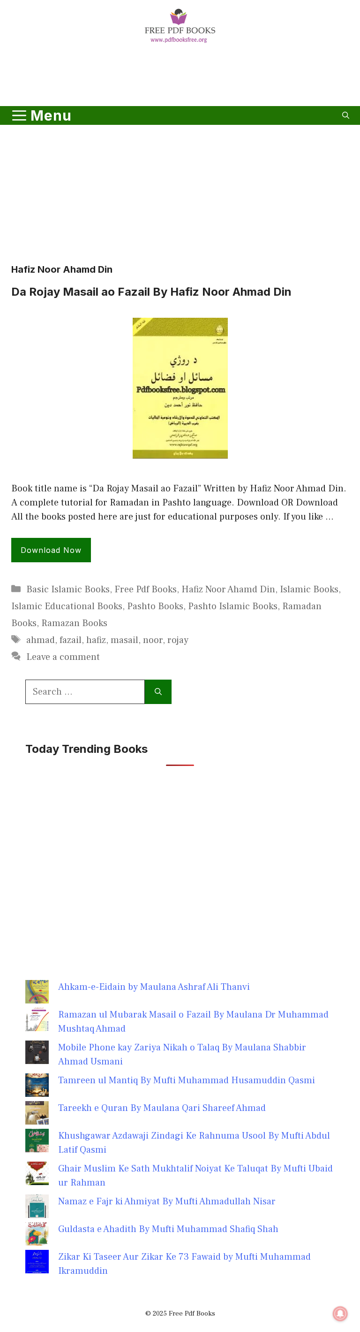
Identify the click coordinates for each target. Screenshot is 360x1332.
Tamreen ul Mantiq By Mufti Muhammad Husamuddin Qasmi (186, 1080)
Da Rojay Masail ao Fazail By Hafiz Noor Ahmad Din (151, 292)
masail (124, 640)
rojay (177, 640)
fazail (71, 640)
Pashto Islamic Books (233, 606)
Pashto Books (155, 606)
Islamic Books (309, 589)
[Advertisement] (180, 76)
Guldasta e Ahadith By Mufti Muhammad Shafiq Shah (168, 1229)
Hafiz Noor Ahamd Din (228, 589)
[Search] (158, 692)
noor (153, 640)
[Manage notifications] (340, 1313)
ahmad (40, 640)
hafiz (96, 640)
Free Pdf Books (145, 589)
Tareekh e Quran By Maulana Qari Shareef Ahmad (162, 1108)
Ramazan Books (74, 623)
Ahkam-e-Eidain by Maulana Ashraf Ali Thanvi (154, 987)
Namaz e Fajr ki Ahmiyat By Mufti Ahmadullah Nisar (167, 1201)
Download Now (51, 550)
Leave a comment (63, 657)
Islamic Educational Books (66, 606)
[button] (345, 115)
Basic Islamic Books (68, 589)
